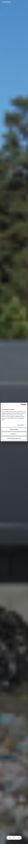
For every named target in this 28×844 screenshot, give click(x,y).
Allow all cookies (14, 429)
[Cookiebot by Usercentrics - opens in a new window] (20, 405)
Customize (13, 433)
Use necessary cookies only (14, 438)
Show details (21, 425)
